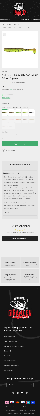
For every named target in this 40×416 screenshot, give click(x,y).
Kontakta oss (9, 356)
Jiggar (15, 24)
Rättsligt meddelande (14, 413)
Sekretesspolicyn (10, 341)
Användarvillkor (10, 361)
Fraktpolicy (32, 410)
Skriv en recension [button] (20, 238)
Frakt (11, 89)
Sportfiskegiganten (15, 406)
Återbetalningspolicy (11, 365)
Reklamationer (9, 336)
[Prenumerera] (31, 384)
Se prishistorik (10, 150)
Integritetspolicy (11, 410)
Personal (7, 351)
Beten (9, 24)
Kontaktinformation (28, 413)
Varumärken (8, 370)
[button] (4, 8)
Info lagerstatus (6, 97)
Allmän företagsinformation (14, 346)
